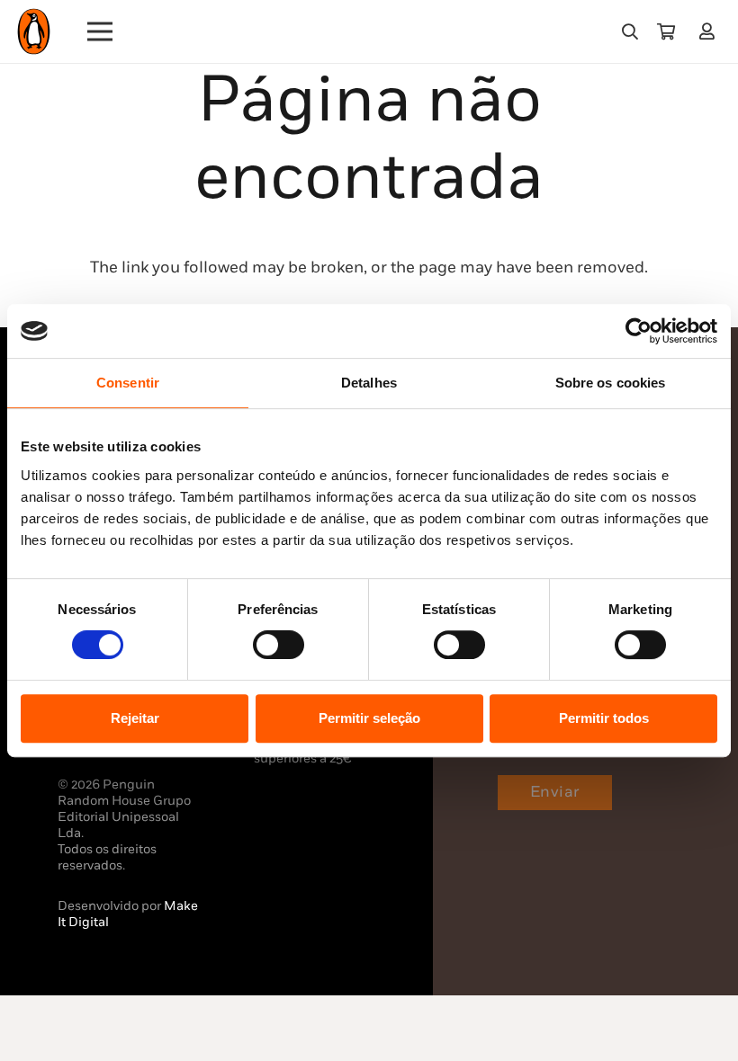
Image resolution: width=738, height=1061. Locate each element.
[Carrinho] (666, 31)
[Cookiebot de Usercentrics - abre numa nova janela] (638, 330)
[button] (630, 31)
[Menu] (100, 31)
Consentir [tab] (127, 382)
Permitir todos (604, 718)
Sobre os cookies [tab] (610, 382)
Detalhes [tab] (369, 382)
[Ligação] (710, 31)
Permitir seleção (369, 718)
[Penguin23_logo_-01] (33, 31)
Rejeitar (135, 718)
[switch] (278, 644)
